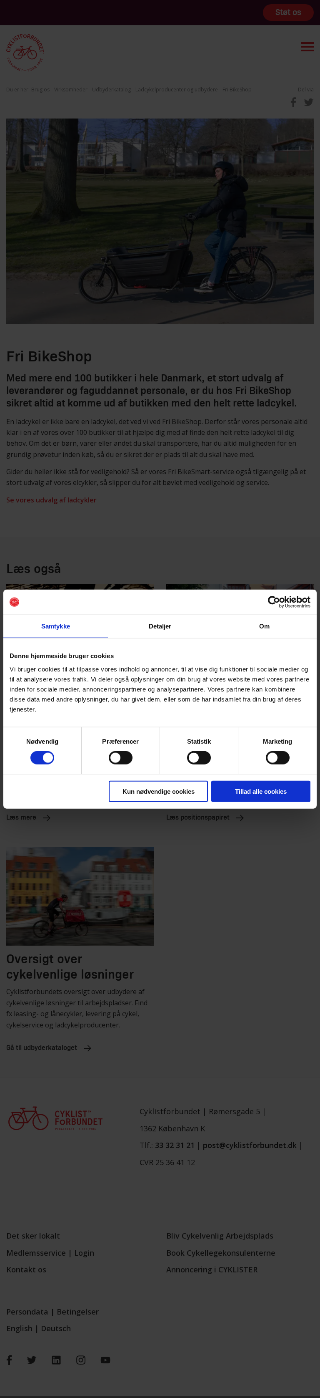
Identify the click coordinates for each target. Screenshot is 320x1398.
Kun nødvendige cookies (158, 791)
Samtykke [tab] (55, 626)
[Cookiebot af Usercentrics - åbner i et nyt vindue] (274, 602)
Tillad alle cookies (261, 791)
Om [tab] (264, 626)
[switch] (120, 758)
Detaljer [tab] (160, 626)
